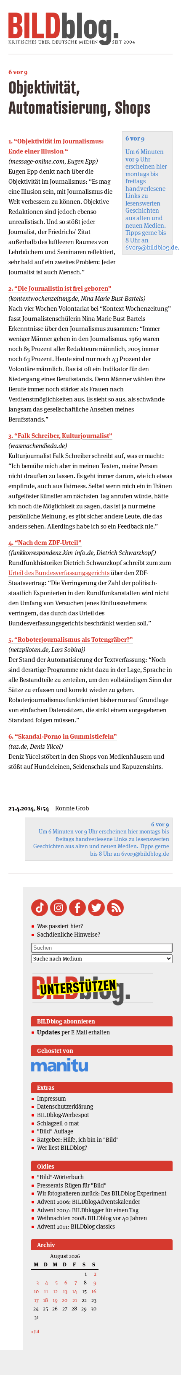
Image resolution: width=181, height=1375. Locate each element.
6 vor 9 (17, 72)
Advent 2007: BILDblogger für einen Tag (87, 1210)
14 (74, 1291)
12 (55, 1291)
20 (64, 1300)
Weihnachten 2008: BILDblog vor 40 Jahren (92, 1218)
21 (74, 1300)
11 (46, 1291)
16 (93, 1291)
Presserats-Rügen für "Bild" (71, 1185)
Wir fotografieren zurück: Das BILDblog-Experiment (102, 1193)
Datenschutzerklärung (65, 1106)
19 (55, 1300)
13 (65, 1291)
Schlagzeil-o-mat (58, 1123)
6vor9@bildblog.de (151, 247)
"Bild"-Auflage (55, 1131)
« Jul (35, 1331)
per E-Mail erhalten (73, 1032)
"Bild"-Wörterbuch (60, 1177)
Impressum (51, 1098)
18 (45, 1300)
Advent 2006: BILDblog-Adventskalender (88, 1202)
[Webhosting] (59, 1070)
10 (36, 1291)
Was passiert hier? (60, 926)
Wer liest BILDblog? (62, 1147)
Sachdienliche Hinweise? (68, 934)
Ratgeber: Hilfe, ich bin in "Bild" (78, 1139)
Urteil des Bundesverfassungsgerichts (58, 573)
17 (36, 1300)
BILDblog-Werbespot (63, 1115)
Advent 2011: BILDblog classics (76, 1226)
